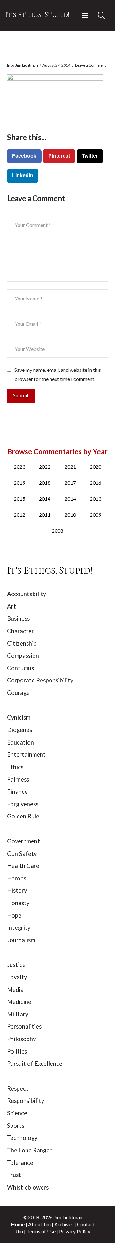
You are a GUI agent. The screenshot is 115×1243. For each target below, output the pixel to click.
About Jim (39, 1224)
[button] (85, 15)
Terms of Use (41, 1231)
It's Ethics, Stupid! (37, 15)
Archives (63, 1224)
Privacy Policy (74, 1231)
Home (18, 1224)
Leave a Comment (90, 65)
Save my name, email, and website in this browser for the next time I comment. (57, 374)
